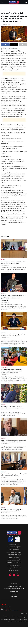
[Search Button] (26, 2)
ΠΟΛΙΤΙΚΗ (3, 259)
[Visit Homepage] (14, 2)
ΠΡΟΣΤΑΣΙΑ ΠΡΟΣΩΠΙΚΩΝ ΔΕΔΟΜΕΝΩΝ (14, 589)
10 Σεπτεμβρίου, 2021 (5, 24)
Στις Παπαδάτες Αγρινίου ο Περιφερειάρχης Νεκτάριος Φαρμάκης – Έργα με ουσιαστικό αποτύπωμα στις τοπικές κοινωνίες (11, 371)
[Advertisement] (14, 7)
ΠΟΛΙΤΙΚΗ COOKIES (14, 591)
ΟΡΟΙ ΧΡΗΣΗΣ (14, 583)
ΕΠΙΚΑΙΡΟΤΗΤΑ (4, 367)
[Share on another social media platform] (23, 44)
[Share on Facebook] (5, 44)
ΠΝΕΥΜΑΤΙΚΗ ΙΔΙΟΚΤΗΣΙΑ (13, 586)
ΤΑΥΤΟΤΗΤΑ (14, 594)
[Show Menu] (1, 2)
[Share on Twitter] (14, 44)
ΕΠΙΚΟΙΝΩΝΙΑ (14, 596)
